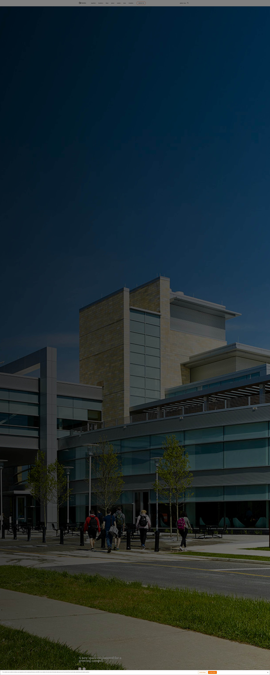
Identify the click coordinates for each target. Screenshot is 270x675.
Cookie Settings (202, 672)
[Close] (267, 672)
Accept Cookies (212, 672)
